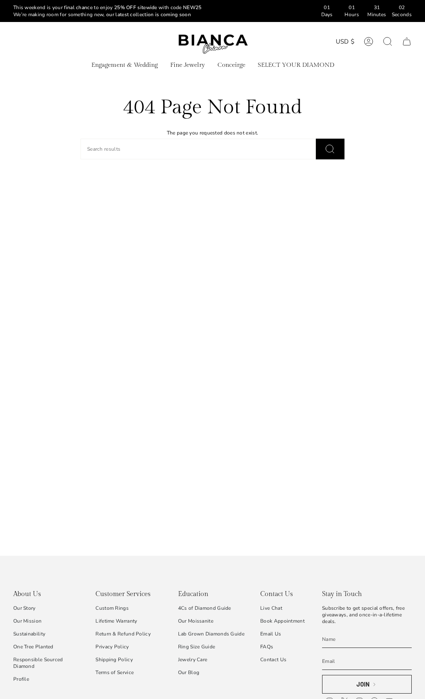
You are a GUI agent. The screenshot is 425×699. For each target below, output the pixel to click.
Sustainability (29, 634)
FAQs (266, 646)
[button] (124, 65)
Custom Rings (112, 608)
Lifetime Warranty (116, 621)
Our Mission (27, 621)
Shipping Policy (114, 659)
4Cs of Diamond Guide (204, 608)
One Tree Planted (33, 646)
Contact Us (273, 659)
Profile (21, 679)
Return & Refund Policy (123, 634)
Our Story (24, 608)
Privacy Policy (112, 646)
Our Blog (188, 672)
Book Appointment (282, 621)
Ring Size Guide (196, 646)
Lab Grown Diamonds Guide (211, 634)
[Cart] (406, 41)
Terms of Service (114, 672)
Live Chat (271, 608)
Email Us (270, 634)
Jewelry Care (193, 659)
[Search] (330, 149)
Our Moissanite (195, 621)
